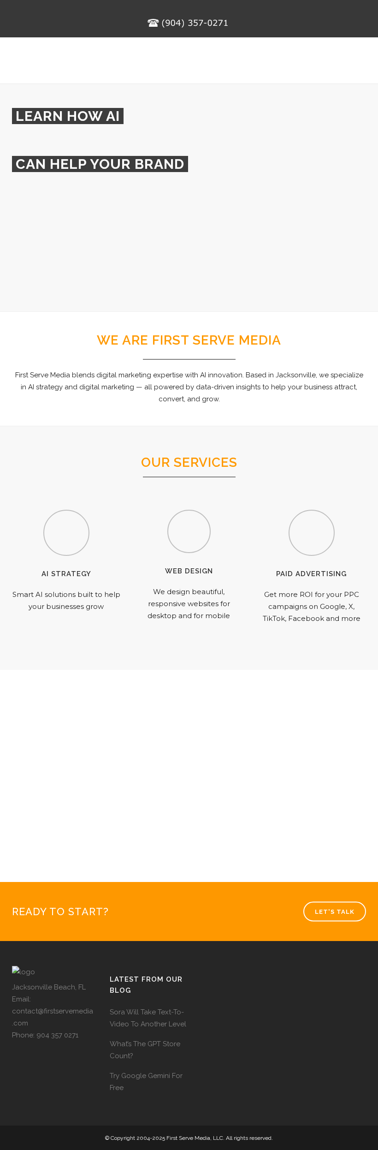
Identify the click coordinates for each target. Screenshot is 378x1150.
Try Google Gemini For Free (146, 1082)
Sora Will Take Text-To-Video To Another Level (148, 1018)
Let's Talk (334, 911)
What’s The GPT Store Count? (145, 1050)
